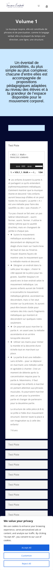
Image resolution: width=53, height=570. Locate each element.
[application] (26, 166)
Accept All (26, 547)
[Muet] (33, 166)
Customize (26, 555)
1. (23, 172)
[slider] (38, 166)
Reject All (26, 563)
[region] (26, 543)
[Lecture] (13, 166)
